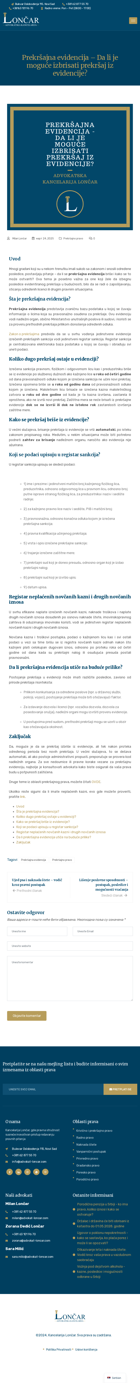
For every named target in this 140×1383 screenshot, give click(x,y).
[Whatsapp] (36, 1172)
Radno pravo (85, 1137)
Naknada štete (86, 1144)
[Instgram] (27, 1172)
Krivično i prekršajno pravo (94, 1130)
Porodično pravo (87, 1179)
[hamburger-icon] (133, 20)
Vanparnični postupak (91, 1151)
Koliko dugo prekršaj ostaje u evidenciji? (46, 817)
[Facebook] (9, 1172)
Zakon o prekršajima (24, 334)
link (22, 797)
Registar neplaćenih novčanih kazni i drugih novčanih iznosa (61, 832)
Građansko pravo (87, 1165)
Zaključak (23, 842)
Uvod (20, 806)
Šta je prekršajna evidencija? (37, 812)
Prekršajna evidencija (33, 860)
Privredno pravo (87, 1158)
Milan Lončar (19, 238)
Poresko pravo (86, 1172)
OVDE (96, 782)
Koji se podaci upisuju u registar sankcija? (47, 827)
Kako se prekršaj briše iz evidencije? (43, 822)
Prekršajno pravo (73, 238)
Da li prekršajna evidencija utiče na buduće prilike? (53, 837)
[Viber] (45, 1172)
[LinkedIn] (18, 1172)
